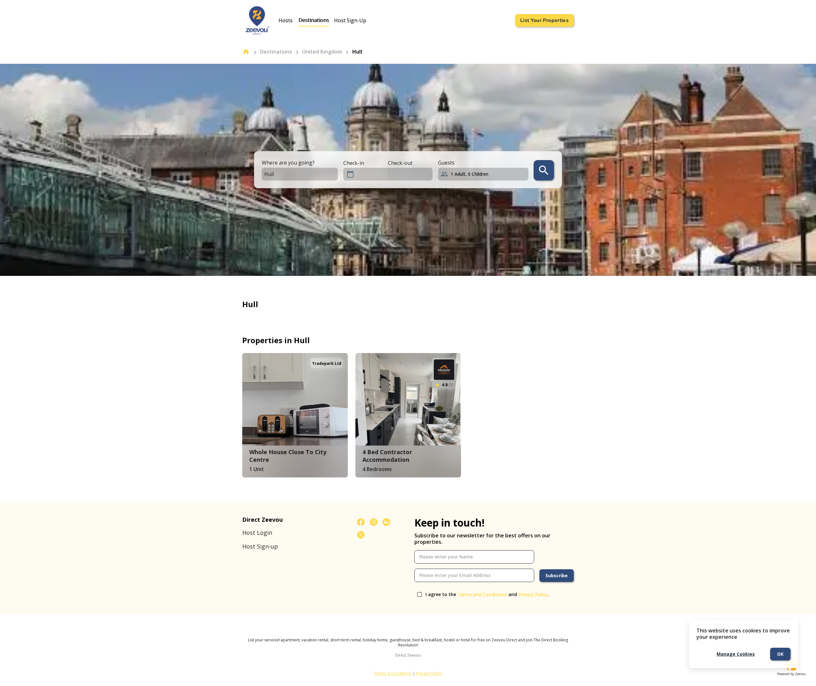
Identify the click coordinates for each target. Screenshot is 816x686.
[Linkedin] (386, 522)
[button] (484, 174)
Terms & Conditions (393, 673)
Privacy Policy (533, 594)
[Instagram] (373, 522)
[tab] (285, 20)
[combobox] (294, 174)
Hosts (286, 20)
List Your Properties (544, 20)
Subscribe (556, 575)
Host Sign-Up (350, 20)
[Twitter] (361, 535)
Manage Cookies (736, 654)
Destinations (313, 20)
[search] (544, 170)
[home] (246, 51)
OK (780, 654)
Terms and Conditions (482, 594)
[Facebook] (361, 522)
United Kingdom (322, 51)
